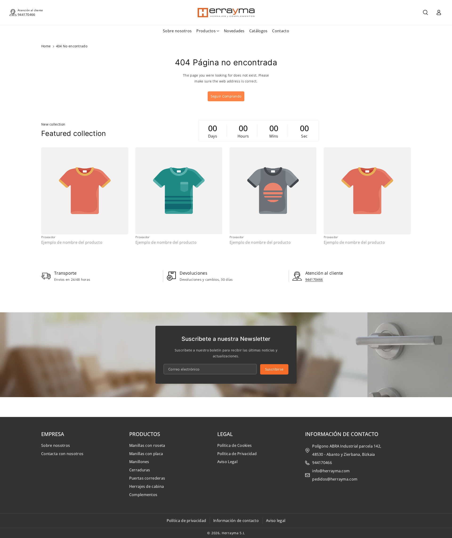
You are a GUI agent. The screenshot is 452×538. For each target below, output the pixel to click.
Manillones (139, 461)
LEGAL (225, 433)
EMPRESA (52, 433)
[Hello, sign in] (439, 12)
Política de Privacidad (237, 453)
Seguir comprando (226, 96)
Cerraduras (139, 470)
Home (46, 46)
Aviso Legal (227, 461)
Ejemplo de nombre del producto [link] (71, 242)
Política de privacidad (186, 520)
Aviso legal (275, 520)
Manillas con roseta (147, 445)
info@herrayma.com (331, 470)
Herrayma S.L (233, 533)
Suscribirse (274, 369)
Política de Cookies (234, 445)
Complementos (143, 494)
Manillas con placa (146, 453)
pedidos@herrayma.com (334, 479)
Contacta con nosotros (62, 453)
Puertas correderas (147, 478)
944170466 (26, 14)
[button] (425, 12)
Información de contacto (236, 520)
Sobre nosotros (55, 445)
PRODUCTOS (144, 433)
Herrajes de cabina (146, 486)
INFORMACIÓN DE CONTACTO (341, 433)
